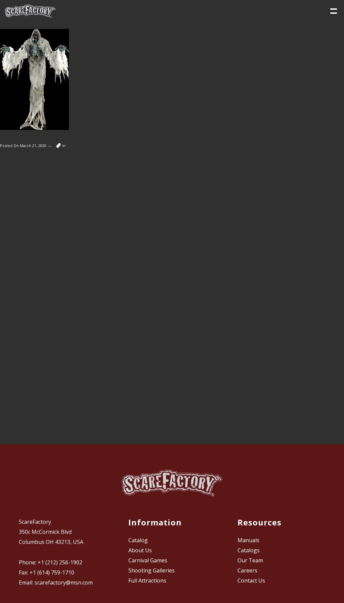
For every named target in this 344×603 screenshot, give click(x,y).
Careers (247, 570)
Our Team (250, 560)
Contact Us (251, 580)
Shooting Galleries (151, 570)
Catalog (138, 540)
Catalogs (249, 550)
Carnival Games (147, 560)
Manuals (248, 540)
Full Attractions (147, 580)
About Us (140, 550)
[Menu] (333, 10)
